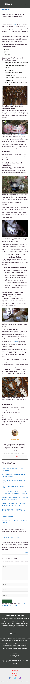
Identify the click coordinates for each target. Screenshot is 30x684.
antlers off (15, 341)
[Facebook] (13, 457)
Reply (26, 552)
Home (3, 9)
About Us (15, 672)
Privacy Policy (15, 675)
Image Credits (15, 670)
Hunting (7, 9)
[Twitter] (15, 457)
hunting (15, 24)
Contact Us (15, 673)
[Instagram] (20, 678)
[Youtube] (17, 457)
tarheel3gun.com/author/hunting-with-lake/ (14, 453)
